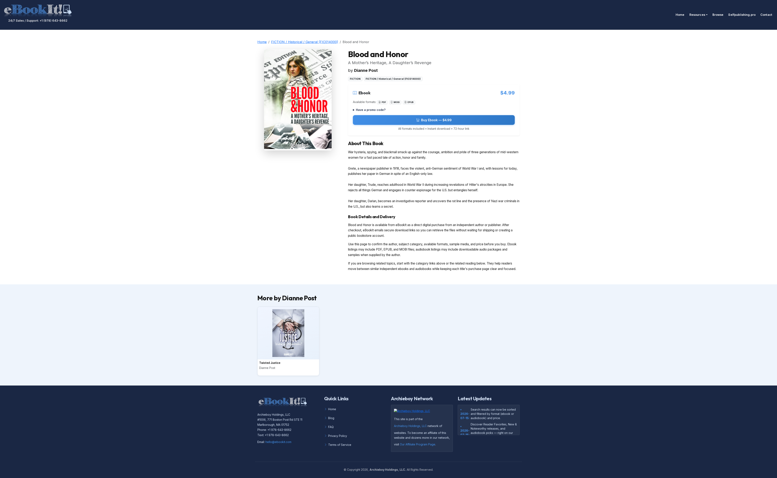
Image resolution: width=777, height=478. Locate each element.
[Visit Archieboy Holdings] (413, 412)
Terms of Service (339, 444)
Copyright (353, 469)
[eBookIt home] (37, 10)
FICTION (355, 78)
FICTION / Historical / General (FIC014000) (304, 42)
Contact (766, 14)
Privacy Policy (337, 436)
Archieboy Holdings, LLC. (387, 469)
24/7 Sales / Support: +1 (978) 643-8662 (37, 20)
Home (680, 14)
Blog (331, 418)
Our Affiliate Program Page (417, 444)
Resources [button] (697, 14)
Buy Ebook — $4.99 (436, 120)
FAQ (331, 427)
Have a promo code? (370, 110)
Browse (718, 14)
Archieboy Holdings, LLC (410, 426)
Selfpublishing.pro (742, 14)
